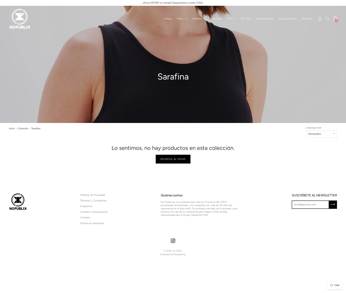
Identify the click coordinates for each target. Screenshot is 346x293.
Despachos (86, 206)
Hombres (307, 19)
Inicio (12, 128)
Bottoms (197, 19)
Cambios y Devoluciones (94, 212)
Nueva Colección (287, 19)
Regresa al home (173, 159)
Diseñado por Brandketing (173, 254)
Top (229, 19)
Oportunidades (264, 19)
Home (168, 19)
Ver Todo (246, 19)
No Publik (177, 250)
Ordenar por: (314, 128)
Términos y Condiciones (93, 200)
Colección (23, 128)
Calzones (217, 19)
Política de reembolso (92, 223)
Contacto (85, 217)
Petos (180, 19)
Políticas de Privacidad (92, 195)
